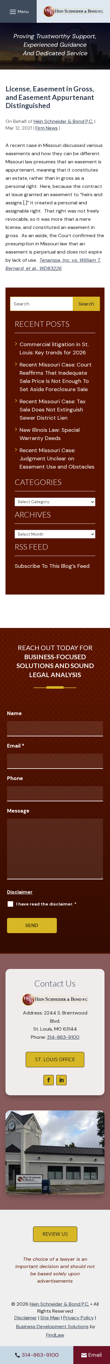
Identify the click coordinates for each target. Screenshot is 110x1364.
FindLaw (55, 1335)
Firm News (46, 128)
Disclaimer (20, 892)
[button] (18, 11)
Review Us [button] (55, 1234)
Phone (15, 778)
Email (95, 1355)
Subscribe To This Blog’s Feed (52, 566)
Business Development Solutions (52, 1326)
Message (18, 810)
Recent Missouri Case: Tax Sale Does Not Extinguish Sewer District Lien (53, 409)
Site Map (50, 1318)
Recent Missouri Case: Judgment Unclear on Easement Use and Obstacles (57, 458)
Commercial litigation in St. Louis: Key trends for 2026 (54, 348)
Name (14, 713)
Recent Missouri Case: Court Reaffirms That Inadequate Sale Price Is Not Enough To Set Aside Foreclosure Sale (56, 377)
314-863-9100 (40, 1355)
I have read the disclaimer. (46, 904)
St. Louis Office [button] (55, 1059)
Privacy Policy (78, 1318)
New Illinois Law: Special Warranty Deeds (50, 434)
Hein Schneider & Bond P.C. (63, 121)
